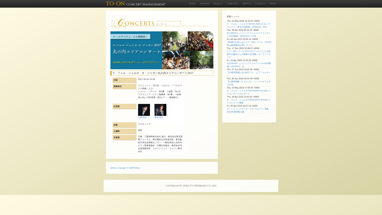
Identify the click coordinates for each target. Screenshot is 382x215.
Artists (246, 3)
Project (217, 3)
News (273, 3)
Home (192, 3)
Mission (204, 3)
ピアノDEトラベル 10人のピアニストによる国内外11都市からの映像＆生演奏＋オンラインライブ (249, 54)
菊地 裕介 (158, 117)
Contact (260, 3)
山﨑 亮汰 (142, 117)
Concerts (232, 3)
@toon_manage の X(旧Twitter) (125, 168)
